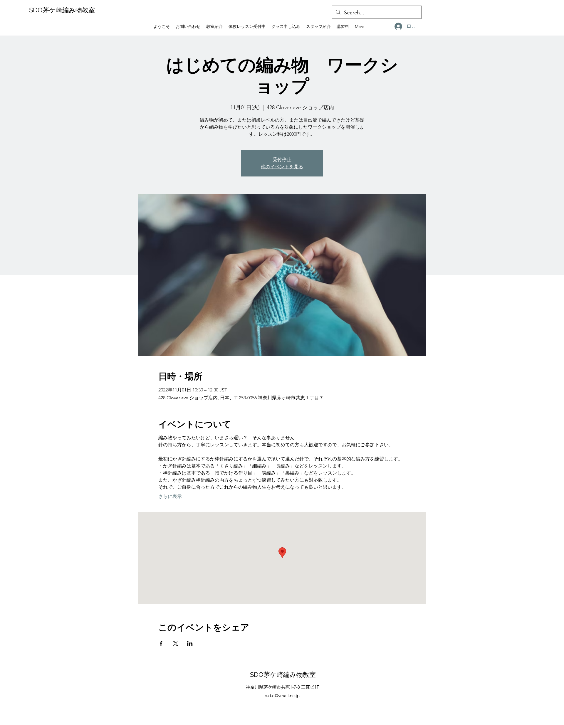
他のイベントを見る (282, 166)
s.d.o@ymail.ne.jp (282, 695)
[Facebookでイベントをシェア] (161, 643)
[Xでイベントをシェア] (175, 643)
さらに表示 (170, 496)
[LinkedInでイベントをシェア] (190, 643)
